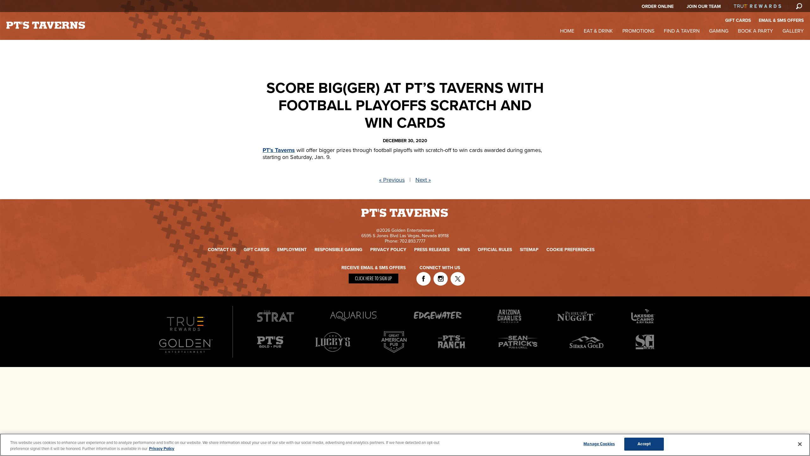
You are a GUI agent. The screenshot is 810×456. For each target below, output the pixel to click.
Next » (423, 179)
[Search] (799, 6)
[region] (405, 445)
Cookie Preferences (570, 249)
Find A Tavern (682, 31)
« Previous (392, 179)
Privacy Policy (388, 249)
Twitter (458, 279)
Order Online (658, 6)
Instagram (440, 279)
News (464, 249)
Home (567, 31)
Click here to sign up (373, 278)
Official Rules (495, 249)
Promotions (638, 31)
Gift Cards (256, 249)
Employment (292, 249)
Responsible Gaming (338, 249)
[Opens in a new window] (332, 353)
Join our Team (704, 6)
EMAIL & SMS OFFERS (781, 20)
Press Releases (432, 249)
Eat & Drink (598, 31)
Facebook (423, 279)
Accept (644, 443)
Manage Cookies (599, 443)
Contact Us (222, 249)
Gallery (793, 31)
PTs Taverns (46, 25)
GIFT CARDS (738, 20)
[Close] (800, 444)
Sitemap (529, 249)
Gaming (718, 31)
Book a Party (755, 31)
